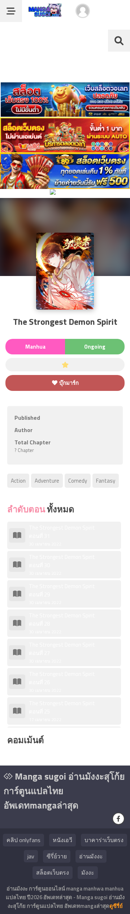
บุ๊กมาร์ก (68, 383)
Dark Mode (112, 14)
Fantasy (105, 481)
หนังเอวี (62, 840)
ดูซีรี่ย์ (116, 906)
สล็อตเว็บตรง (52, 872)
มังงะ (87, 872)
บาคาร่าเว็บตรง (104, 840)
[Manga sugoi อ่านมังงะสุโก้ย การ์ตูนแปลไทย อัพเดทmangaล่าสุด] (43, 13)
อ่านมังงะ (91, 856)
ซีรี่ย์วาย (57, 856)
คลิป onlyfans (23, 840)
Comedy (77, 481)
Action (18, 481)
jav (30, 856)
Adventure (47, 481)
